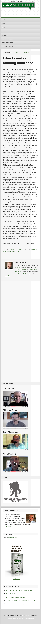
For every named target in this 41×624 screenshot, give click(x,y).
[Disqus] (20, 308)
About (4, 23)
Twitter (18, 274)
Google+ (29, 274)
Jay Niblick (17, 52)
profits (12, 251)
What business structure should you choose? (18, 604)
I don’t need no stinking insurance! (15, 597)
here (6, 274)
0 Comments (25, 52)
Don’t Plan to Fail (11, 594)
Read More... (16, 579)
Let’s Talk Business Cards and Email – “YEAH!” (19, 590)
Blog (3, 31)
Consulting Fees (7, 43)
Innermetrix (18, 267)
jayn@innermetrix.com (14, 537)
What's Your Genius (20, 269)
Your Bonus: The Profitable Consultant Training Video (21, 600)
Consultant (6, 251)
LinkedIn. (7, 276)
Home (4, 19)
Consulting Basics (8, 39)
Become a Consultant (9, 46)
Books (4, 27)
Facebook (23, 274)
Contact (5, 35)
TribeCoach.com (29, 618)
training (18, 251)
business (34, 249)
